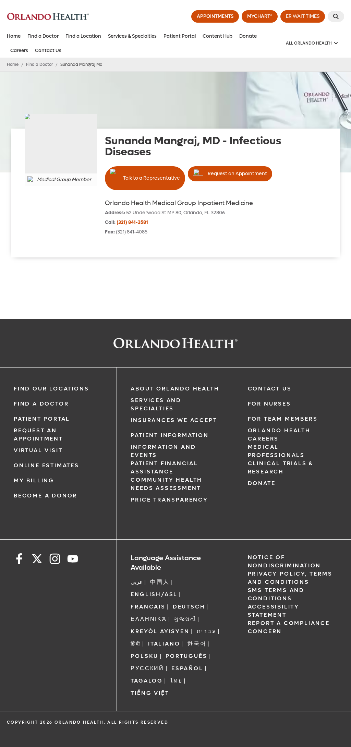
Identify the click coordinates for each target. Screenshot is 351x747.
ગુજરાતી (185, 619)
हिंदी (136, 643)
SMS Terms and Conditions (276, 594)
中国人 (159, 582)
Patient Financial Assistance (164, 467)
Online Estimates (46, 465)
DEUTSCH (189, 606)
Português (186, 656)
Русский (147, 668)
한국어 (196, 643)
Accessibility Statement (273, 610)
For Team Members (283, 418)
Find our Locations (51, 388)
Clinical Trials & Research (281, 467)
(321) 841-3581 (132, 222)
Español (187, 668)
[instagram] (54, 560)
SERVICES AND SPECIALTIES (156, 404)
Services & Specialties (132, 36)
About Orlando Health (175, 388)
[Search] (336, 16)
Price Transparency (169, 499)
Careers (19, 50)
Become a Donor (45, 495)
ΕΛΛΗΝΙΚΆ (149, 619)
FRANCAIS (148, 606)
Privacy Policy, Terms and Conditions (290, 578)
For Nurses (269, 403)
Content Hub (217, 36)
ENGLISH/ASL (154, 594)
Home (14, 36)
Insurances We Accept (174, 420)
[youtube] (72, 560)
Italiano (164, 643)
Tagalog (147, 680)
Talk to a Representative (151, 178)
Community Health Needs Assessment (166, 484)
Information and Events (163, 451)
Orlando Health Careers (279, 434)
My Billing (34, 480)
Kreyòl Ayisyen (160, 631)
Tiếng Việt (150, 693)
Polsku (144, 656)
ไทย (176, 680)
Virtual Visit (38, 450)
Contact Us (48, 50)
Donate (248, 36)
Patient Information (169, 435)
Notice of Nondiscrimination (284, 561)
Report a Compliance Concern (289, 627)
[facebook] (19, 560)
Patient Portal (180, 36)
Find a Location (83, 36)
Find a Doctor (43, 36)
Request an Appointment (237, 173)
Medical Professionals (276, 451)
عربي (137, 582)
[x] (37, 560)
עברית (206, 631)
